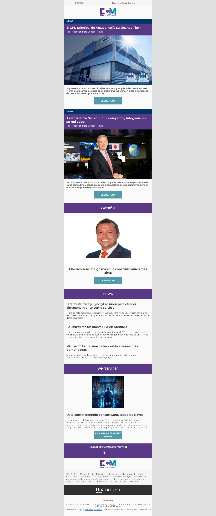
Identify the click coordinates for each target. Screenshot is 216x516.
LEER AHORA (108, 100)
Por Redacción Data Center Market (84, 31)
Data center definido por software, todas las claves (104, 415)
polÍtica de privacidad (93, 509)
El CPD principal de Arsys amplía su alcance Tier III (104, 27)
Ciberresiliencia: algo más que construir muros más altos (108, 270)
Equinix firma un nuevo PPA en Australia (96, 327)
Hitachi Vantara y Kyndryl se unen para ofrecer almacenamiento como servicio (101, 305)
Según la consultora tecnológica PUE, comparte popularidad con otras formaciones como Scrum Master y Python (102, 356)
